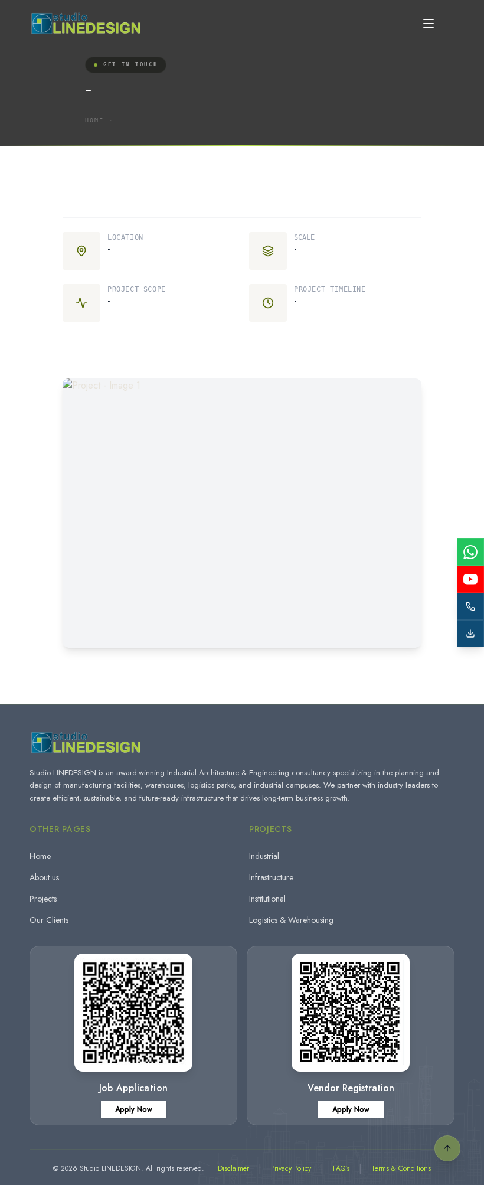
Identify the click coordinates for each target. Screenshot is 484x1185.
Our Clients (49, 920)
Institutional (267, 899)
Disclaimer (233, 1168)
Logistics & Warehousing (291, 920)
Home (94, 120)
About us (44, 877)
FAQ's (341, 1168)
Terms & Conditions (401, 1168)
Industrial (264, 856)
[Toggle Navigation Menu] (428, 23)
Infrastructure (271, 877)
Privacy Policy (291, 1168)
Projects (43, 899)
